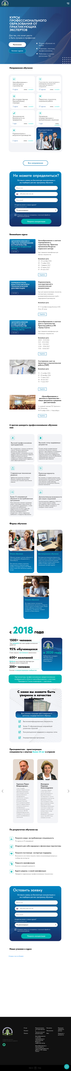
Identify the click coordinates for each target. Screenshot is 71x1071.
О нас (25, 1028)
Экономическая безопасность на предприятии (19, 118)
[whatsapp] (4, 1045)
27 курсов (42, 89)
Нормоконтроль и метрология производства (21, 134)
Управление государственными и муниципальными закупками (49, 118)
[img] (48, 138)
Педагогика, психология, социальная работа (47, 100)
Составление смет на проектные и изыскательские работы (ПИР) (49, 363)
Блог (48, 1033)
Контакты (49, 1028)
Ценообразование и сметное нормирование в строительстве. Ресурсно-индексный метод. (40, 1039)
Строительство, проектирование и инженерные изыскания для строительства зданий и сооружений (49, 84)
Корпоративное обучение (45, 131)
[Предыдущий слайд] (2, 791)
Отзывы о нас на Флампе (16, 956)
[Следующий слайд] (68, 791)
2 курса (15, 141)
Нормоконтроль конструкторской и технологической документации (45, 285)
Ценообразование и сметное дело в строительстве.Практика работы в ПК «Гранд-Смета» (49, 324)
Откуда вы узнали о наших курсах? (25, 205)
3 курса (15, 106)
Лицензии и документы (61, 1034)
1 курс (15, 123)
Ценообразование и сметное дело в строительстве (20, 84)
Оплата (26, 1033)
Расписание (50, 1030)
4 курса (15, 89)
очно (28, 89)
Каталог (26, 1030)
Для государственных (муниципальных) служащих (20, 101)
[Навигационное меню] (68, 3)
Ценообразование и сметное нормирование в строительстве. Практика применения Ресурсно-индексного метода (49, 244)
